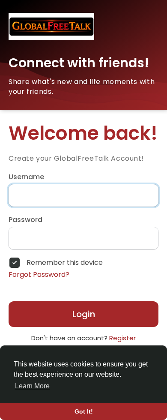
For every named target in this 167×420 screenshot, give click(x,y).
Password (25, 220)
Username (26, 177)
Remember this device (65, 262)
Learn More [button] (32, 386)
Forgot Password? (39, 274)
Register (122, 337)
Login (83, 314)
